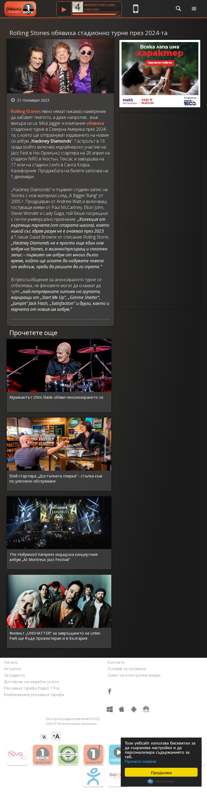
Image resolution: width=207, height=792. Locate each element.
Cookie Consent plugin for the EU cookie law (161, 781)
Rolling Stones (26, 111)
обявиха (95, 123)
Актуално (12, 668)
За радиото (14, 675)
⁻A (44, 737)
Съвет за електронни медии (134, 675)
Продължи (161, 772)
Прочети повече (140, 760)
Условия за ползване (127, 668)
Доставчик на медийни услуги (31, 681)
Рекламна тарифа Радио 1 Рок (32, 688)
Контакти (116, 662)
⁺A (56, 736)
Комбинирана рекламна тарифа (34, 694)
